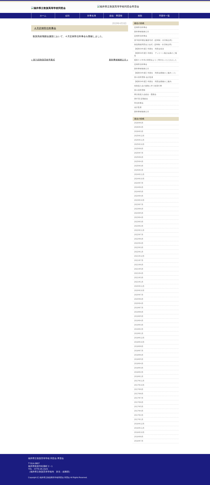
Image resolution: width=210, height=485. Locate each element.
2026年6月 (138, 123)
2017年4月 (138, 411)
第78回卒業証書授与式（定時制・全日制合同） (153, 40)
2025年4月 (138, 161)
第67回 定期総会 (141, 99)
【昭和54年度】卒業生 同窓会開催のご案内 (152, 81)
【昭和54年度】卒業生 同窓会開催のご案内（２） (155, 73)
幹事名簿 (91, 15)
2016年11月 (139, 428)
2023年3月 (138, 222)
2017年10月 (139, 385)
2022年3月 (138, 247)
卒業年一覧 (164, 15)
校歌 (140, 15)
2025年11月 (139, 140)
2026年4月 (138, 127)
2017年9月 (138, 389)
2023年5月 (138, 213)
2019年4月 (138, 320)
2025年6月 (138, 157)
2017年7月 (138, 398)
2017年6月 (138, 402)
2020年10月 (139, 290)
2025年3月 (138, 166)
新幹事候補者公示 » (118, 59)
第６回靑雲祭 (139, 90)
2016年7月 (138, 441)
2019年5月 (138, 316)
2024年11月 (139, 174)
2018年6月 (138, 355)
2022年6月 (138, 239)
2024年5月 (138, 192)
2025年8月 (138, 149)
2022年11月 (139, 230)
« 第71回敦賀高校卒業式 (43, 59)
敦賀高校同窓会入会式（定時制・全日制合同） (153, 44)
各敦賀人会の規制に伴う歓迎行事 (148, 86)
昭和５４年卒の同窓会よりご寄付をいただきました (155, 60)
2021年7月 (138, 260)
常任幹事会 (138, 103)
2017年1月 (138, 419)
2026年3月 (138, 131)
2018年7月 (138, 351)
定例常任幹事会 (140, 27)
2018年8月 (138, 346)
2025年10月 (139, 144)
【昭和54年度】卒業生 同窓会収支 (149, 49)
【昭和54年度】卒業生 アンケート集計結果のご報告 (155, 54)
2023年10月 (139, 200)
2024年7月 (138, 183)
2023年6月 (138, 209)
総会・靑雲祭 (115, 15)
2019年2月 (138, 329)
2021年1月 (138, 282)
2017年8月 (138, 394)
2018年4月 (138, 363)
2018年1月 (138, 376)
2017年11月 (139, 381)
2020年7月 (138, 295)
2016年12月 (139, 424)
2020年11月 (139, 286)
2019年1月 (138, 333)
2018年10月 (139, 342)
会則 (67, 15)
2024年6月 (138, 187)
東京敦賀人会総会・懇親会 (145, 94)
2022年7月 (138, 235)
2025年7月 (138, 153)
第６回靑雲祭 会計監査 (143, 77)
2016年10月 (139, 432)
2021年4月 (138, 273)
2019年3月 (138, 325)
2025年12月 (139, 136)
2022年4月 (138, 243)
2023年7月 (138, 204)
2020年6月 (138, 299)
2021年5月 (138, 269)
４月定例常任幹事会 (45, 28)
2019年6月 (138, 312)
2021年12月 (139, 256)
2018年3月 (138, 368)
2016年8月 (138, 437)
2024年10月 (139, 179)
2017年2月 (138, 415)
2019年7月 (138, 308)
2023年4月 (138, 217)
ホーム (43, 15)
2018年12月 (139, 338)
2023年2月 (138, 226)
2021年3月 (138, 278)
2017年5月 (138, 406)
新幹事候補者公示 (141, 32)
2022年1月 (138, 252)
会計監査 (138, 107)
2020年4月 (138, 303)
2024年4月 (138, 196)
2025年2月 (138, 170)
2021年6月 (138, 265)
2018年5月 (138, 359)
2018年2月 (138, 372)
